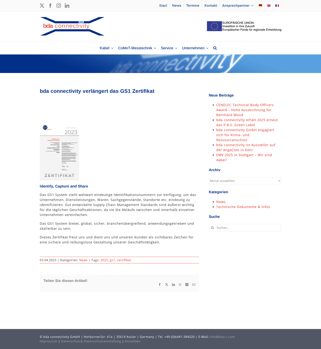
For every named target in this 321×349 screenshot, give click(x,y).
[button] (215, 47)
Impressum (48, 341)
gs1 (112, 260)
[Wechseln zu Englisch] (269, 5)
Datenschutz (71, 341)
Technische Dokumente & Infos (243, 207)
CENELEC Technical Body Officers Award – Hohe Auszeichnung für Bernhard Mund (245, 110)
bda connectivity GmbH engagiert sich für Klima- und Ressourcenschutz (245, 135)
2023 (104, 260)
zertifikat (124, 260)
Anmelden (133, 341)
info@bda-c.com (222, 337)
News (83, 260)
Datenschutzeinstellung (102, 341)
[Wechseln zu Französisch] (277, 5)
